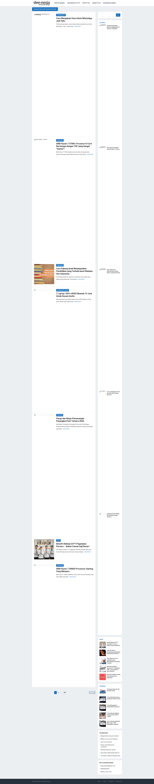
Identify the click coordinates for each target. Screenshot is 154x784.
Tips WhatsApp (61, 15)
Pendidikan (60, 265)
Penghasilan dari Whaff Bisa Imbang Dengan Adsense (113, 515)
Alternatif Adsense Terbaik (108, 750)
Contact (104, 781)
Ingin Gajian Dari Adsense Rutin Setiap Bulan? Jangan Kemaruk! (113, 271)
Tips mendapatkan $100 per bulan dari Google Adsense (113, 393)
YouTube (43, 781)
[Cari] (118, 15)
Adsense (102, 22)
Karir (58, 540)
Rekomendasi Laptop (73, 3)
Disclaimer (111, 781)
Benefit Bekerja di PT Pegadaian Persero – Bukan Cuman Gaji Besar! (113, 644)
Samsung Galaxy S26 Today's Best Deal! (45, 9)
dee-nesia (37, 781)
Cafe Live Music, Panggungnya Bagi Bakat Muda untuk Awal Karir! (113, 652)
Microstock (86, 3)
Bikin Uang (47, 781)
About (99, 781)
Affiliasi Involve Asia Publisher (109, 739)
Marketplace (96, 3)
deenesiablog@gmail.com (108, 766)
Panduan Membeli (59, 3)
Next (92, 692)
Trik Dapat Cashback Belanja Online (110, 756)
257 (65, 692)
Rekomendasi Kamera (109, 3)
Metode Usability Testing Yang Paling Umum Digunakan (113, 676)
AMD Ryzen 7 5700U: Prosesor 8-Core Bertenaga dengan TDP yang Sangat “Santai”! (74, 146)
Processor (60, 140)
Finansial (102, 686)
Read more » (77, 26)
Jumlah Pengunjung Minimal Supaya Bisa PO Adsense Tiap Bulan (113, 27)
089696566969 (105, 769)
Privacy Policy (119, 781)
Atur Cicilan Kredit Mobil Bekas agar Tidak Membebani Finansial (113, 723)
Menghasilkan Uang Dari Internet (110, 736)
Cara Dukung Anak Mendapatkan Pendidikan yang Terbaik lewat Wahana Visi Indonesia (74, 271)
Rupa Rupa (59, 415)
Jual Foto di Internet (106, 742)
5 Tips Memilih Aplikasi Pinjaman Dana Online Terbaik (113, 715)
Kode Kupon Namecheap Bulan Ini (110, 753)
